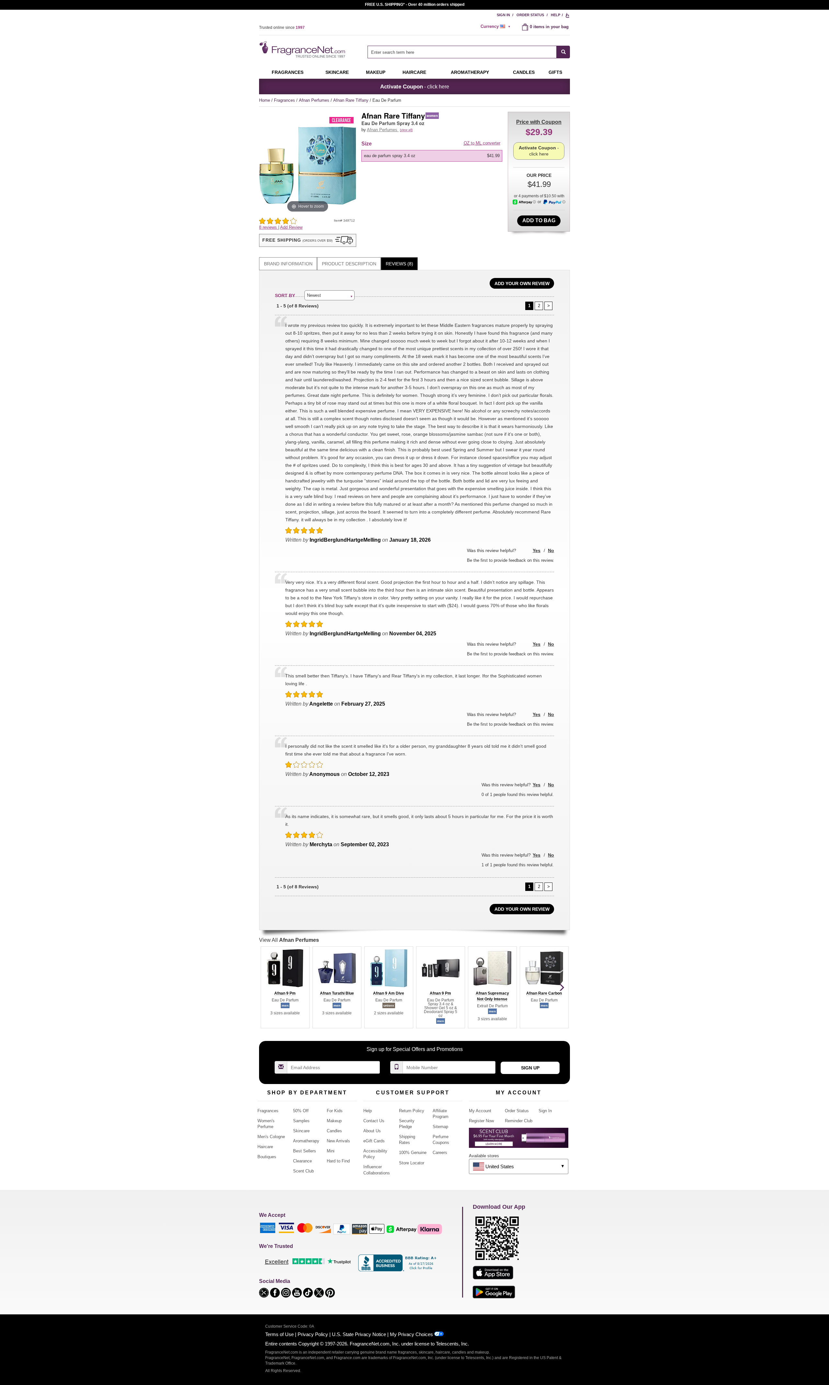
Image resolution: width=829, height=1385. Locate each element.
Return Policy (411, 1110)
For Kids (335, 1110)
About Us (372, 1130)
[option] (431, 156)
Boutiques (266, 1156)
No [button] (551, 550)
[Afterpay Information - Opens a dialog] (524, 202)
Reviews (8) (399, 263)
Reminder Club (518, 1120)
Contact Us (373, 1120)
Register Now (481, 1120)
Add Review (291, 227)
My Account (480, 1110)
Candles (334, 1130)
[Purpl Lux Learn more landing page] (518, 1140)
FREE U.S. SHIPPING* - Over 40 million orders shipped (414, 4)
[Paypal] (341, 1228)
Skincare (337, 72)
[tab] (288, 264)
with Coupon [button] (539, 122)
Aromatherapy (306, 1140)
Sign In (503, 15)
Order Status (530, 15)
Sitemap (440, 1126)
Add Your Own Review (522, 283)
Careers (440, 1152)
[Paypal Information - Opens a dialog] (554, 202)
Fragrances (287, 72)
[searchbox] (462, 52)
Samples (301, 1120)
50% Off (301, 1110)
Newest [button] (314, 295)
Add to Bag (538, 220)
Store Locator (411, 1162)
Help (555, 15)
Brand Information (288, 263)
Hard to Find (338, 1161)
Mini (331, 1150)
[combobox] (469, 52)
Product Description (349, 263)
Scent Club (303, 1171)
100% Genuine (412, 1152)
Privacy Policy (313, 1334)
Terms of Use (279, 1334)
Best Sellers (304, 1150)
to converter (482, 143)
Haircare (414, 72)
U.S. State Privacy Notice (359, 1334)
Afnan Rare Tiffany (351, 100)
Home (264, 100)
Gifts (555, 72)
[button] (307, 240)
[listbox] (433, 156)
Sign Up (530, 1067)
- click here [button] (414, 86)
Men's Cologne (271, 1136)
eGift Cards (374, 1140)
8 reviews (268, 227)
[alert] (496, 26)
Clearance (302, 1161)
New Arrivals (338, 1140)
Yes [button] (536, 550)
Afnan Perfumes (315, 100)
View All (289, 940)
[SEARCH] (563, 52)
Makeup (375, 72)
